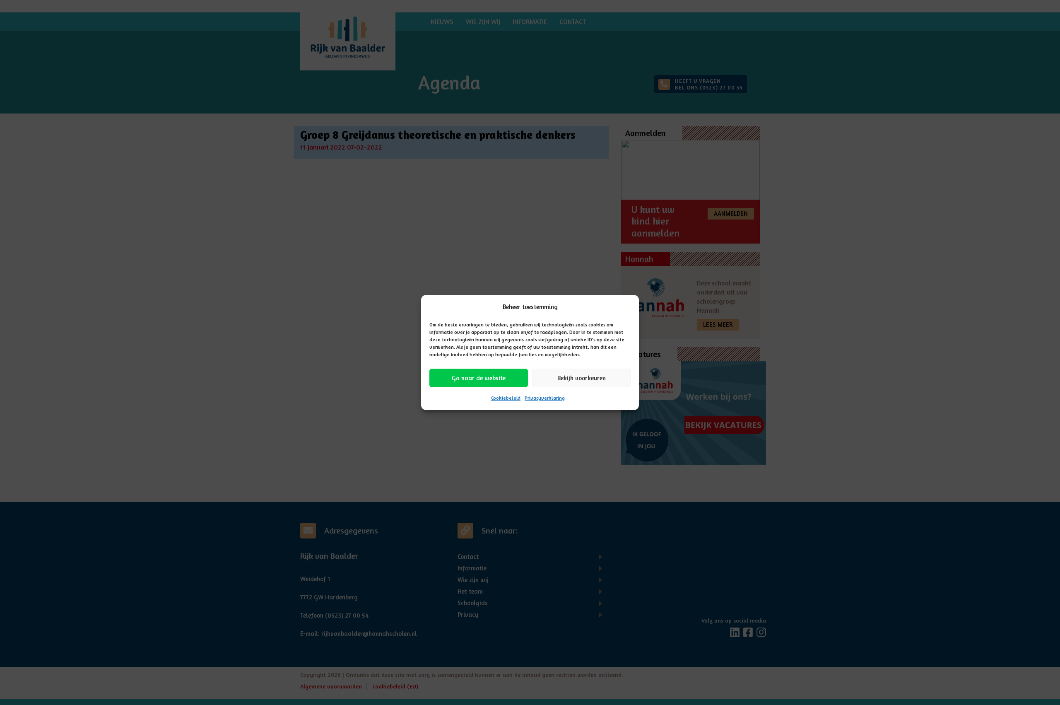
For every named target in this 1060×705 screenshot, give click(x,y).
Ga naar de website (479, 378)
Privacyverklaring (545, 398)
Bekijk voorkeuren (581, 378)
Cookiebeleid (505, 398)
